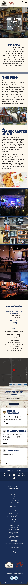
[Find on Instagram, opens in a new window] (14, 323)
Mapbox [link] (11, 384)
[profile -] (22, 2)
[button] (14, 202)
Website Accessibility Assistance (14, 573)
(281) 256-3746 (14, 492)
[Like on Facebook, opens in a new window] (12, 323)
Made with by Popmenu (11, 470)
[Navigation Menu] (26, 2)
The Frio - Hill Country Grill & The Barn (14, 565)
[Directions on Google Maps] (14, 371)
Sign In (7, 583)
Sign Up (21, 583)
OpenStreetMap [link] (17, 384)
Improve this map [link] (23, 384)
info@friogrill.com (14, 494)
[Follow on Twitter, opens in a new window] (16, 323)
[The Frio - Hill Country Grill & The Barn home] (7, 3)
